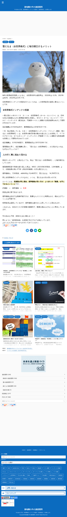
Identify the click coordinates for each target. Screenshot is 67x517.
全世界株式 (13, 475)
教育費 (4, 478)
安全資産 (44, 475)
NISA (33, 468)
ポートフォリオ (26, 471)
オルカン (4, 471)
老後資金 (25, 478)
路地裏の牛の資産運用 (33, 7)
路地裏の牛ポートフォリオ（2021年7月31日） (20, 348)
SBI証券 (39, 468)
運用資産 (60, 478)
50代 (9, 468)
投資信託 (60, 475)
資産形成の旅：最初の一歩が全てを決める (13, 338)
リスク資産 (55, 471)
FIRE (23, 468)
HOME (23, 450)
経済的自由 (18, 478)
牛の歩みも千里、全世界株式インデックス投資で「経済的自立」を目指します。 (33, 512)
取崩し (29, 475)
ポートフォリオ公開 (37, 471)
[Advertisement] (33, 23)
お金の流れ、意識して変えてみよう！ (44, 270)
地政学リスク (36, 475)
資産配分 (46, 478)
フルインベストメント (14, 471)
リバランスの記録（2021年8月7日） (17, 350)
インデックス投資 (56, 468)
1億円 (3, 468)
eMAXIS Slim (16, 468)
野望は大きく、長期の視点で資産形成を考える (46, 304)
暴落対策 (10, 478)
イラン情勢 (46, 468)
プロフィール (42, 450)
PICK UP (11, 238)
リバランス (5, 475)
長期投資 (4, 482)
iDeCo (28, 468)
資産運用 (29, 450)
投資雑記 (6, 238)
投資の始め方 (52, 475)
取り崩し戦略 (21, 475)
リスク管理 (47, 471)
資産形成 (32, 478)
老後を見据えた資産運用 (9, 304)
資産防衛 (53, 478)
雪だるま (11, 482)
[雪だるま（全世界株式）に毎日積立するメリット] (35, 230)
